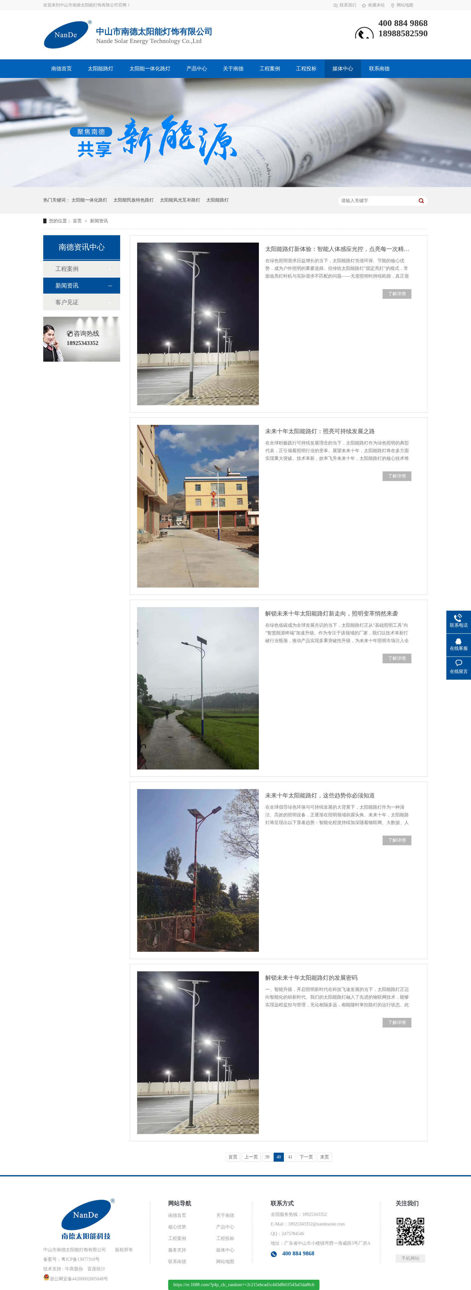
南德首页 (61, 68)
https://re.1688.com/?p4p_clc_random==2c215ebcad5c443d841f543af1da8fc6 (243, 1284)
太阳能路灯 (100, 68)
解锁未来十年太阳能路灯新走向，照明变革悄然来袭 (331, 613)
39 (267, 1157)
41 (290, 1157)
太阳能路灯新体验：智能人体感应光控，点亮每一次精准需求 (338, 249)
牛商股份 (74, 1269)
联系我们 (348, 5)
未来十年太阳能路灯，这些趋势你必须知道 (320, 795)
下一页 (306, 1157)
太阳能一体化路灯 (149, 68)
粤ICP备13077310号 (80, 1259)
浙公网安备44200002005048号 (79, 1279)
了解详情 (397, 293)
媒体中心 (343, 68)
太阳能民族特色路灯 (133, 200)
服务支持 (177, 1250)
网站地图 (405, 5)
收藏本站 (376, 5)
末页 (324, 1157)
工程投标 (306, 68)
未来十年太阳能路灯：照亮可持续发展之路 (320, 431)
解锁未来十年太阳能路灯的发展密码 (311, 978)
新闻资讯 (99, 221)
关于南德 (233, 68)
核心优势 (177, 1227)
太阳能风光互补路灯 (180, 200)
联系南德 (379, 68)
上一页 (251, 1157)
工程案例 (270, 68)
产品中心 (196, 68)
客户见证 (66, 302)
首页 (78, 221)
